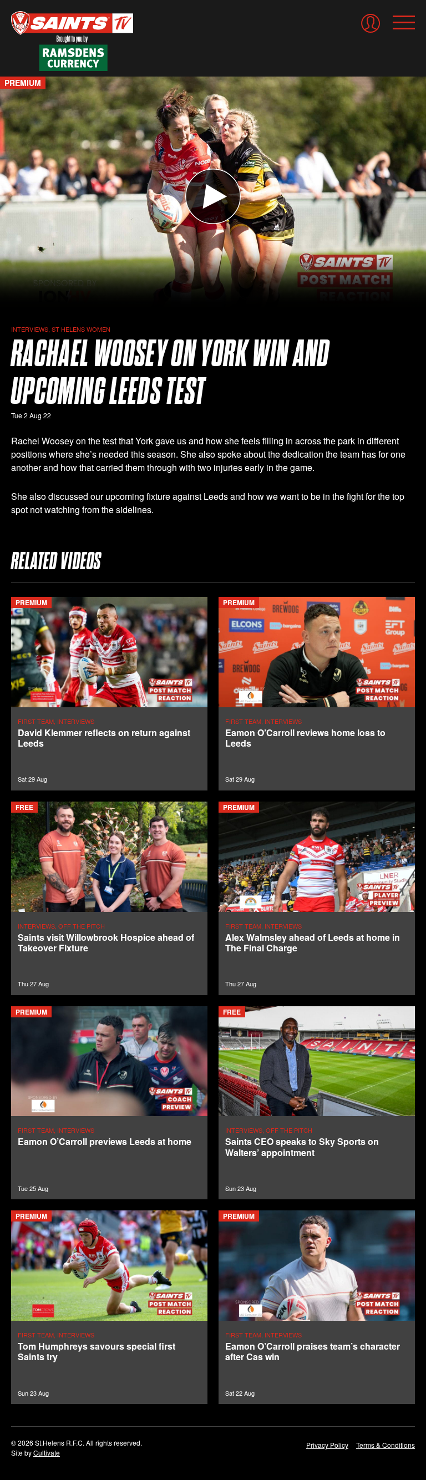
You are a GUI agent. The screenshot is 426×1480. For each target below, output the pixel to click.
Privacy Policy (327, 1444)
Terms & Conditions (385, 1444)
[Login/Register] (370, 23)
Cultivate (46, 1452)
